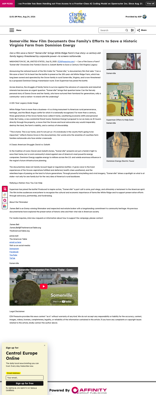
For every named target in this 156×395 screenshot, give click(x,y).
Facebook (14, 252)
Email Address (13, 373)
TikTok (12, 258)
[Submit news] (4, 189)
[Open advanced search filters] (132, 30)
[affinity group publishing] (4, 200)
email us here (15, 242)
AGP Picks (7, 4)
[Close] (45, 345)
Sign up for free (24, 383)
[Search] (127, 30)
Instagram (14, 248)
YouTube (13, 255)
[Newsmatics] (4, 206)
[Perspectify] (4, 195)
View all (150, 3)
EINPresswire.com (66, 61)
